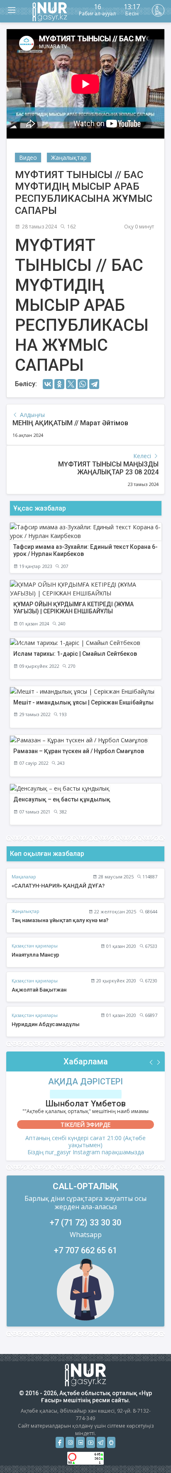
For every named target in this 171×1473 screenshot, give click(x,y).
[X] (71, 384)
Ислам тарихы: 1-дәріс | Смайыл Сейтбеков (75, 653)
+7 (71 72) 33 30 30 (85, 1223)
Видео (28, 157)
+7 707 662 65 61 (85, 1250)
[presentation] (151, 1062)
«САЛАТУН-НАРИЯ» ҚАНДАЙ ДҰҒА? (58, 886)
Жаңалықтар (69, 157)
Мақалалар (24, 876)
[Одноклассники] (59, 384)
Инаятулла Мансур (35, 955)
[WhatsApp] (83, 384)
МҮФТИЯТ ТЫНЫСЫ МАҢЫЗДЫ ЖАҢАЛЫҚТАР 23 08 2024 (108, 468)
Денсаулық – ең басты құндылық (61, 799)
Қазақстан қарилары (35, 945)
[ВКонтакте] (48, 384)
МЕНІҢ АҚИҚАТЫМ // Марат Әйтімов (70, 423)
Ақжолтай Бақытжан (39, 990)
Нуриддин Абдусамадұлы (46, 1024)
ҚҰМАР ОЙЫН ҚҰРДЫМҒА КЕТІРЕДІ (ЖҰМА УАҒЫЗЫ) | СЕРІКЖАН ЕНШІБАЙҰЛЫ (73, 608)
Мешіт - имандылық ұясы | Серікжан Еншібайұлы (83, 702)
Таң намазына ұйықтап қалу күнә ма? (60, 920)
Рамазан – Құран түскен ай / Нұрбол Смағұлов (78, 751)
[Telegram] (94, 384)
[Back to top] (147, 1449)
